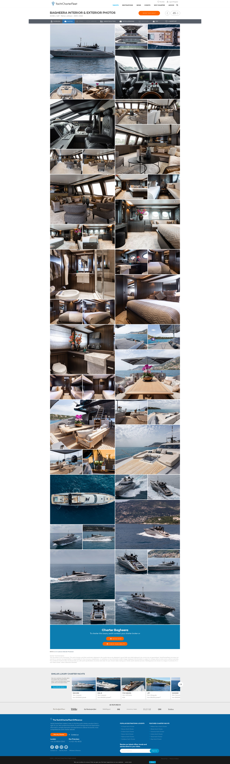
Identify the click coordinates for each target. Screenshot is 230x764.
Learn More (128, 762)
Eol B (100, 693)
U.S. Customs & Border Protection (64, 651)
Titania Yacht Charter (156, 736)
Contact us (74, 735)
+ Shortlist (172, 21)
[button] (180, 684)
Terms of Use (164, 758)
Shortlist (162, 2)
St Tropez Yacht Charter (127, 726)
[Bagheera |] (66, 86)
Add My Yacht (63, 750)
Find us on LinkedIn (66, 747)
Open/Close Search (177, 5)
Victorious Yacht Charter (157, 731)
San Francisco (74, 739)
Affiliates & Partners (75, 750)
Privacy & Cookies (174, 758)
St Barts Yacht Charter (127, 731)
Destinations (127, 5)
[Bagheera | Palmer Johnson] (82, 49)
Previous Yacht (167, 13)
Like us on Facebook (52, 747)
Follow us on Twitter (57, 747)
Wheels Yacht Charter (157, 729)
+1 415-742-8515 (75, 741)
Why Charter (159, 5)
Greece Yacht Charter (127, 734)
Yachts (116, 5)
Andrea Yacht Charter (157, 734)
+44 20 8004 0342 (57, 741)
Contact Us (53, 750)
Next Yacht (174, 13)
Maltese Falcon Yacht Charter (159, 726)
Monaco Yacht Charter (127, 729)
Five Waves (126, 693)
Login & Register (173, 2)
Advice (171, 5)
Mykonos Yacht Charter (127, 736)
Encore (76, 693)
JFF (148, 693)
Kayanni (175, 693)
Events (147, 5)
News (139, 5)
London (53, 739)
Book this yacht (149, 13)
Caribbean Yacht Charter (128, 739)
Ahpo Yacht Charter (156, 739)
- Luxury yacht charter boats (70, 3)
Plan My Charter (59, 734)
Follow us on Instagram (61, 747)
